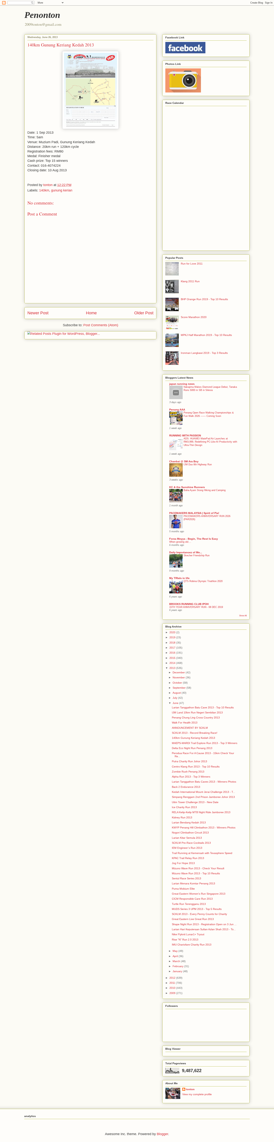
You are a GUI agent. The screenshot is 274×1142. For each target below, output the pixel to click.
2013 (172, 667)
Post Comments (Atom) (100, 325)
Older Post (143, 313)
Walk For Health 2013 (184, 722)
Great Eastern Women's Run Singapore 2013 (198, 893)
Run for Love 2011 (192, 263)
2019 (172, 637)
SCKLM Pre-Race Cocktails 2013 (191, 842)
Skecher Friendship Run (197, 555)
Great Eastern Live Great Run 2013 (193, 919)
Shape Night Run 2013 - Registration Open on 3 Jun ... (204, 924)
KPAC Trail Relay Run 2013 (188, 858)
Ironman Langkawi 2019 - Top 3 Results (204, 352)
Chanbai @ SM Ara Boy (184, 461)
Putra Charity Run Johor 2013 (189, 761)
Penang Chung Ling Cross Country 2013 (196, 717)
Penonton (42, 15)
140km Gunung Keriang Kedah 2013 (193, 737)
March (177, 961)
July (175, 697)
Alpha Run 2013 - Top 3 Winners (191, 776)
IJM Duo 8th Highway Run (198, 464)
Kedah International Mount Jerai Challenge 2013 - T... (203, 791)
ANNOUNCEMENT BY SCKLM (190, 727)
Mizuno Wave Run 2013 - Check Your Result (198, 868)
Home (91, 313)
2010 (172, 987)
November (179, 677)
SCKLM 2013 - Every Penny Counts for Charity (199, 914)
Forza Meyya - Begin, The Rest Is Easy (193, 538)
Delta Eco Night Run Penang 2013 (192, 748)
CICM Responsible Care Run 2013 (192, 898)
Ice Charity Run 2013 (184, 807)
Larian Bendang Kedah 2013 (189, 822)
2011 (172, 982)
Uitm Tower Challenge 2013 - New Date (195, 802)
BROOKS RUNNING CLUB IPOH (189, 604)
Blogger (162, 1134)
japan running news (182, 383)
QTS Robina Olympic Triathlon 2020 (203, 581)
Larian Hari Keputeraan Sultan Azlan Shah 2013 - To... (204, 929)
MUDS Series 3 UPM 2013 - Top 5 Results (197, 908)
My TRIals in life (179, 578)
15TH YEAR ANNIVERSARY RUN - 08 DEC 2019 (196, 607)
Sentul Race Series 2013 (186, 878)
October (178, 682)
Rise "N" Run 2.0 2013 (185, 939)
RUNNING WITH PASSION (185, 435)
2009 (172, 993)
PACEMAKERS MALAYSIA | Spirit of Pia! (194, 513)
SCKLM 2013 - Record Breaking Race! (194, 732)
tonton (190, 1089)
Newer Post (37, 313)
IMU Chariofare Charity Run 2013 (191, 944)
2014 (172, 662)
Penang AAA (177, 409)
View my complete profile (197, 1094)
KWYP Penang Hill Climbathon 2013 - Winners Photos (203, 827)
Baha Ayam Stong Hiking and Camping (205, 490)
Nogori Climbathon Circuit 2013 (190, 832)
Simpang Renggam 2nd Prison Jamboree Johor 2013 (203, 796)
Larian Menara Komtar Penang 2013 (193, 883)
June (176, 702)
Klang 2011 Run (190, 281)
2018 (172, 642)
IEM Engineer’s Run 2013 (187, 847)
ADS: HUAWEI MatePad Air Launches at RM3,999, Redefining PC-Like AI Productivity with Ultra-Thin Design (210, 441)
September (179, 687)
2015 (172, 657)
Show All (243, 615)
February (178, 966)
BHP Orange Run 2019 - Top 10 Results (204, 299)
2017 (172, 647)
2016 (172, 652)
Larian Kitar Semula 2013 (187, 837)
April (176, 956)
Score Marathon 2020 (194, 317)
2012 (172, 977)
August (177, 692)
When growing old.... (180, 541)
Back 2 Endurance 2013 (186, 786)
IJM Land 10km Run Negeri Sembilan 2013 (197, 712)
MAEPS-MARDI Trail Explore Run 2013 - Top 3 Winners (204, 743)
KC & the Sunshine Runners (187, 487)
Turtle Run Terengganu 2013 (189, 903)
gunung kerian (61, 190)
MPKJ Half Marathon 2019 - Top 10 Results (206, 335)
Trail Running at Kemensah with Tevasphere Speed (202, 853)
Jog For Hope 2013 (183, 863)
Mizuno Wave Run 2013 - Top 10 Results (196, 873)
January (178, 971)
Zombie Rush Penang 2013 (188, 771)
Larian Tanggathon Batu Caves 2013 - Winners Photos (204, 781)
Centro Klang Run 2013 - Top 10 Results (196, 766)
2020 (172, 632)
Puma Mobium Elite (183, 888)
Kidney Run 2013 (182, 817)
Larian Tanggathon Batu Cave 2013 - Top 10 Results (203, 707)
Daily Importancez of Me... (185, 552)
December (179, 672)
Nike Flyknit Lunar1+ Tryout (188, 934)
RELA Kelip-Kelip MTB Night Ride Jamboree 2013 (201, 812)
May (175, 950)
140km (44, 190)
